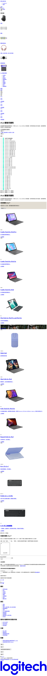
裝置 (2, 133)
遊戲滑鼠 (4, 612)
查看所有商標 (22, 565)
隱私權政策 (37, 572)
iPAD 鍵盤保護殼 (6, 611)
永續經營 (4, 596)
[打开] (1, 95)
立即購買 (2, 236)
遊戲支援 (4, 632)
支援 (1, 6)
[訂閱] (12, 571)
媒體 (4, 594)
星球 (1, 89)
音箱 (4, 609)
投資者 (4, 591)
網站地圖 (16, 659)
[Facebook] (3, 580)
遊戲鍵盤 (4, 613)
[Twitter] (2, 580)
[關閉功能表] (1, 10)
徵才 (4, 590)
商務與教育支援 (6, 633)
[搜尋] (1, 91)
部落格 (4, 593)
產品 (1, 9)
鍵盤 (4, 605)
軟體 (1, 88)
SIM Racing (5, 624)
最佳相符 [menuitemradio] (6, 132)
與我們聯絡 (5, 635)
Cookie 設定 (11, 659)
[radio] (0, 259)
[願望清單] (1, 92)
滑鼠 (4, 604)
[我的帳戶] (1, 94)
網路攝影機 (5, 608)
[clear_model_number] (12, 558)
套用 (1, 559)
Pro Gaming (5, 623)
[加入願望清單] (1, 238)
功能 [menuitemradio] (2, 132)
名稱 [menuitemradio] (13, 132)
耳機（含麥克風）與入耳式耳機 (9, 607)
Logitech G (5, 3)
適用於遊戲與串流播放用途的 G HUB (10, 640)
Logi (1, 96)
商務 (4, 4)
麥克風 (4, 616)
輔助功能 (4, 598)
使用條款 (2, 659)
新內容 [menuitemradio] (9, 132)
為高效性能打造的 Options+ (8, 642)
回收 (4, 597)
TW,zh (3, 582)
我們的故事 (5, 589)
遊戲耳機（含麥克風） (7, 615)
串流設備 (4, 625)
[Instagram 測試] (1, 580)
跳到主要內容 (3, 1)
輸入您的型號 (3, 556)
